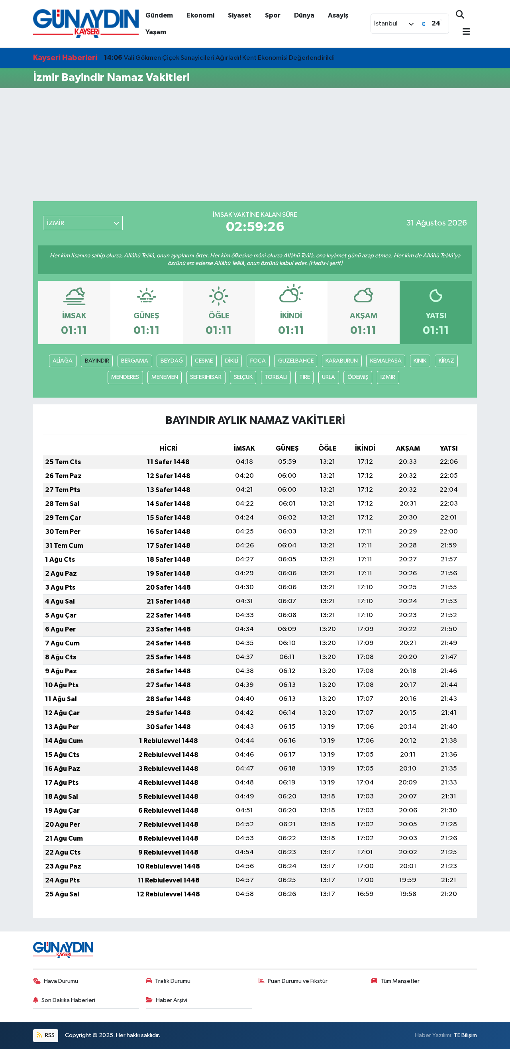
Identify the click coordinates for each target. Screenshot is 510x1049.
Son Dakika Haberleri (68, 1000)
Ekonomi (200, 15)
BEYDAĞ (172, 361)
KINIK (420, 361)
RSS (49, 1035)
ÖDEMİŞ (358, 377)
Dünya (304, 15)
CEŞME (204, 361)
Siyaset (239, 15)
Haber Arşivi (171, 1000)
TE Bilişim (465, 1035)
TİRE (304, 377)
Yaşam (155, 32)
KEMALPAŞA (386, 361)
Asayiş (338, 15)
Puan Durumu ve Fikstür (298, 981)
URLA (328, 377)
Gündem (159, 15)
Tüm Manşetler (400, 981)
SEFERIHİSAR (206, 377)
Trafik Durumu (172, 981)
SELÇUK (243, 377)
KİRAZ (446, 361)
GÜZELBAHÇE (296, 361)
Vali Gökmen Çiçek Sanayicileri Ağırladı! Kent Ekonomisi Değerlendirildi (219, 57)
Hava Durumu (61, 981)
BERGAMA (134, 361)
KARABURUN (342, 361)
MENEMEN (164, 377)
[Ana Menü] (463, 32)
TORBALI (276, 377)
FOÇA (258, 361)
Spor (272, 15)
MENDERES (125, 377)
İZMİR (388, 377)
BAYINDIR (97, 361)
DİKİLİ (231, 361)
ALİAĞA (63, 361)
